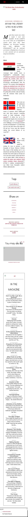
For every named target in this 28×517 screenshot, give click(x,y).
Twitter (14, 202)
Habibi (14, 232)
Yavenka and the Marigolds (7, 511)
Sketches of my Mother (14, 404)
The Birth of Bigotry (14, 481)
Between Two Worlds (14, 429)
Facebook (14, 200)
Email (14, 212)
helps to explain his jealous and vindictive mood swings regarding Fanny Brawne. (14, 159)
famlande (20, 121)
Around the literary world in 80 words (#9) (14, 223)
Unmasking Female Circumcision (14, 455)
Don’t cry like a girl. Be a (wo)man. (14, 296)
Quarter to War (14, 382)
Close (26, 508)
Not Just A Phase (14, 469)
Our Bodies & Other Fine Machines (14, 262)
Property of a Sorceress (14, 344)
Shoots (14, 319)
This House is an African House (14, 307)
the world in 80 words (14, 187)
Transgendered (14, 394)
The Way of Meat (14, 416)
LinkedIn (14, 209)
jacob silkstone (14, 184)
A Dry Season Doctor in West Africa (14, 332)
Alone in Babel (9, 21)
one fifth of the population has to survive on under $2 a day (14, 88)
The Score (14, 494)
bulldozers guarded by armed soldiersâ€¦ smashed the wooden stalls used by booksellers (14, 78)
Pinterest (14, 205)
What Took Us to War (14, 357)
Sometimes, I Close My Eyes (14, 368)
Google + (14, 207)
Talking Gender (14, 442)
